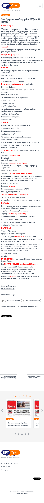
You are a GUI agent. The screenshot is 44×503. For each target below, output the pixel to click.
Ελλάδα (5, 15)
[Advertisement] (22, 344)
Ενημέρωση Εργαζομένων (10, 463)
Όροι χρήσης (5, 470)
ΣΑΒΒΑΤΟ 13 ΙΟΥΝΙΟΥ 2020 (32, 300)
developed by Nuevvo (22, 493)
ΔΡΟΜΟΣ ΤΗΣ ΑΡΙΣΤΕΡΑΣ (14, 300)
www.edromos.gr (8, 289)
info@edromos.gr (8, 294)
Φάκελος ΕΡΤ (5, 467)
